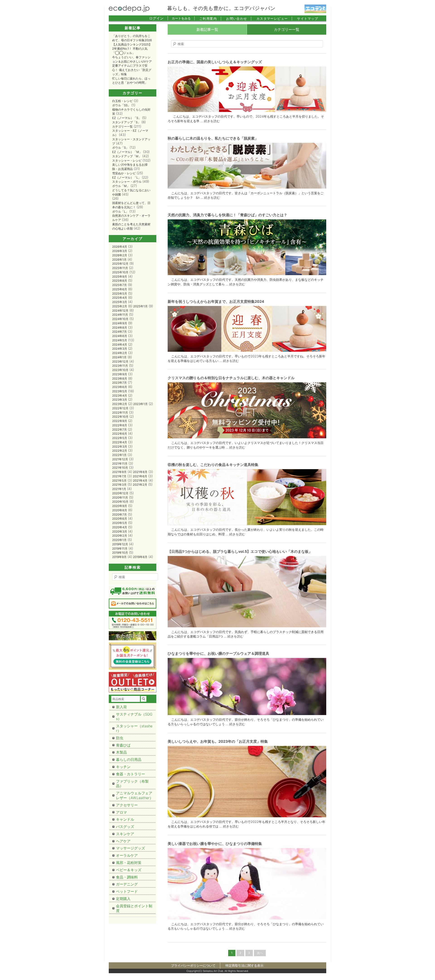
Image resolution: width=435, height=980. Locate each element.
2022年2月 (119, 450)
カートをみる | (183, 18)
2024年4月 (119, 344)
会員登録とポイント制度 (134, 908)
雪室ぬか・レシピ (124, 173)
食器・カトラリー (130, 774)
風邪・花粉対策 (128, 862)
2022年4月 (119, 442)
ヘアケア (123, 841)
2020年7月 (119, 514)
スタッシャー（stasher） (134, 728)
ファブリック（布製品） (132, 783)
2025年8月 (119, 280)
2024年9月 (119, 323)
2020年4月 (119, 527)
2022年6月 (119, 433)
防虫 (119, 738)
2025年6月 (119, 289)
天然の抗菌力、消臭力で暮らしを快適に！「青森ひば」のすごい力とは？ (227, 215)
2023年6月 (119, 387)
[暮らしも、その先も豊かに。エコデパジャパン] (129, 10)
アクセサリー (127, 805)
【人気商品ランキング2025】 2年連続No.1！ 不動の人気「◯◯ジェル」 (132, 49)
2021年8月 (140, 472)
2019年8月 (140, 557)
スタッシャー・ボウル (127, 181)
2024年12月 (120, 310)
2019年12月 (120, 544)
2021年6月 (140, 476)
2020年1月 (119, 540)
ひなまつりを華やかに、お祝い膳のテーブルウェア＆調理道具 (218, 653)
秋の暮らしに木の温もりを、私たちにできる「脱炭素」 (213, 138)
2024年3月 (119, 348)
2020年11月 (120, 497)
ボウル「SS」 (121, 105)
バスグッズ (125, 826)
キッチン (123, 766)
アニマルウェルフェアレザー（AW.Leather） (134, 795)
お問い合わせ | (239, 18)
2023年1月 (140, 404)
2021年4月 (140, 480)
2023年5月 (119, 391)
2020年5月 (119, 523)
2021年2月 (140, 484)
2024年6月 (119, 336)
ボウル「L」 (120, 211)
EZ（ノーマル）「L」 (126, 177)
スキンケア (125, 834)
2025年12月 (120, 263)
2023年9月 (119, 374)
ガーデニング (127, 884)
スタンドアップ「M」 (126, 156)
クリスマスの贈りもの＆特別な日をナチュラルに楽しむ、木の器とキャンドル (231, 378)
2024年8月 (119, 327)
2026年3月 (119, 251)
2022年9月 (119, 421)
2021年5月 (119, 480)
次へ (260, 953)
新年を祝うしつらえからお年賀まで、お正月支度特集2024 (216, 301)
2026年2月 (119, 255)
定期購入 (123, 898)
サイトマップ (307, 18)
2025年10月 (120, 272)
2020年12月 (120, 493)
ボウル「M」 (121, 186)
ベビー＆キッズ (128, 870)
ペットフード (127, 891)
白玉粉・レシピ (122, 101)
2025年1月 (140, 306)
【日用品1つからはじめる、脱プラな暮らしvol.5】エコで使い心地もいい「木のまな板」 (240, 551)
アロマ (121, 812)
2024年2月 (119, 353)
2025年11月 (120, 268)
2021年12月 (120, 459)
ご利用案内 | (210, 18)
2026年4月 (119, 246)
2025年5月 (119, 293)
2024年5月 (119, 340)
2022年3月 (119, 446)
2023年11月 (120, 365)
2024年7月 (119, 331)
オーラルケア (127, 855)
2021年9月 (119, 472)
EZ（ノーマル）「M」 (127, 152)
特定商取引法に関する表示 (244, 965)
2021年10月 (120, 467)
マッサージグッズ (130, 848)
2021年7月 (119, 476)
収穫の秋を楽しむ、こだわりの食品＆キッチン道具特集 (213, 464)
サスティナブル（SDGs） (134, 716)
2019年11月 (120, 548)
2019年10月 (120, 552)
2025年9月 (119, 276)
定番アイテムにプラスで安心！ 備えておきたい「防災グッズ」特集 (131, 70)
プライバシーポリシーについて (193, 965)
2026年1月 (119, 259)
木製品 (121, 752)
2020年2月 (119, 535)
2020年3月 (119, 531)
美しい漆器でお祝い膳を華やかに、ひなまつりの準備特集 (215, 843)
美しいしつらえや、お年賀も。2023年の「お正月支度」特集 (218, 741)
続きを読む (212, 121)
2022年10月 (120, 416)
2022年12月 (120, 408)
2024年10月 (120, 319)
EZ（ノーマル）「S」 (126, 118)
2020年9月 (119, 506)
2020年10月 (120, 501)
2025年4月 (119, 297)
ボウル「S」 (120, 147)
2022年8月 (119, 425)
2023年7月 (119, 382)
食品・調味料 (127, 877)
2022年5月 (119, 438)
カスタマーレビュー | (274, 18)
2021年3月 (119, 484)
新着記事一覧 (207, 29)
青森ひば (123, 745)
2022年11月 (120, 412)
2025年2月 (119, 306)
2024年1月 (119, 357)
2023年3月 (119, 399)
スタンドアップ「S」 (126, 122)
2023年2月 (119, 404)
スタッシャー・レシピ (127, 160)
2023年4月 (119, 395)
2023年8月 (119, 378)
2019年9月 (119, 557)
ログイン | (158, 18)
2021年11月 (120, 463)
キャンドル (125, 819)
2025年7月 (119, 285)
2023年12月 (120, 361)
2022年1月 (119, 455)
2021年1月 (119, 489)
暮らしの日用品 (128, 759)
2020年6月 (119, 518)
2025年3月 (119, 302)
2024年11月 (120, 314)
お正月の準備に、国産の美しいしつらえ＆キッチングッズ (215, 62)
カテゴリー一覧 (286, 29)
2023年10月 (120, 370)
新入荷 (121, 707)
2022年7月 (119, 429)
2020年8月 (119, 510)
